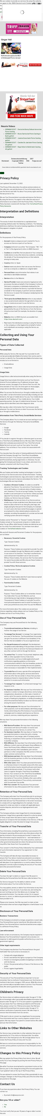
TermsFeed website (14, 529)
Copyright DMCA (17, 161)
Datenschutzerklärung (19, 159)
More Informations (29, 8)
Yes (5, 1104)
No (5, 1107)
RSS (27, 161)
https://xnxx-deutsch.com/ (13, 319)
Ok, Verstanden (16, 8)
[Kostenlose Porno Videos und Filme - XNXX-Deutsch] (16, 17)
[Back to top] (39, 1112)
